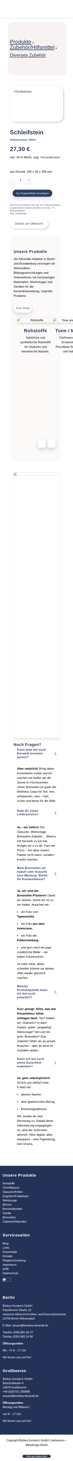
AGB (6, 1268)
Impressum (9, 1264)
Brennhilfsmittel (12, 1208)
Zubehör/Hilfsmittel (32, 47)
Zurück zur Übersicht (29, 223)
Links (6, 1247)
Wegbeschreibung (14, 1260)
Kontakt (7, 1256)
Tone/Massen (11, 1187)
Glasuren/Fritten (13, 1191)
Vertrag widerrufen (36, 1456)
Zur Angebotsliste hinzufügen (32, 193)
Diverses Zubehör (28, 55)
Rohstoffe (9, 1183)
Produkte (20, 42)
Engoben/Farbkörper (16, 1196)
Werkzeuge (10, 1200)
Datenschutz (10, 1273)
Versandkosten (50, 157)
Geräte (7, 1213)
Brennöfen (9, 1217)
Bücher (7, 1204)
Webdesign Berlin (36, 1444)
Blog (6, 1243)
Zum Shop (23, 308)
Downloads (10, 1251)
